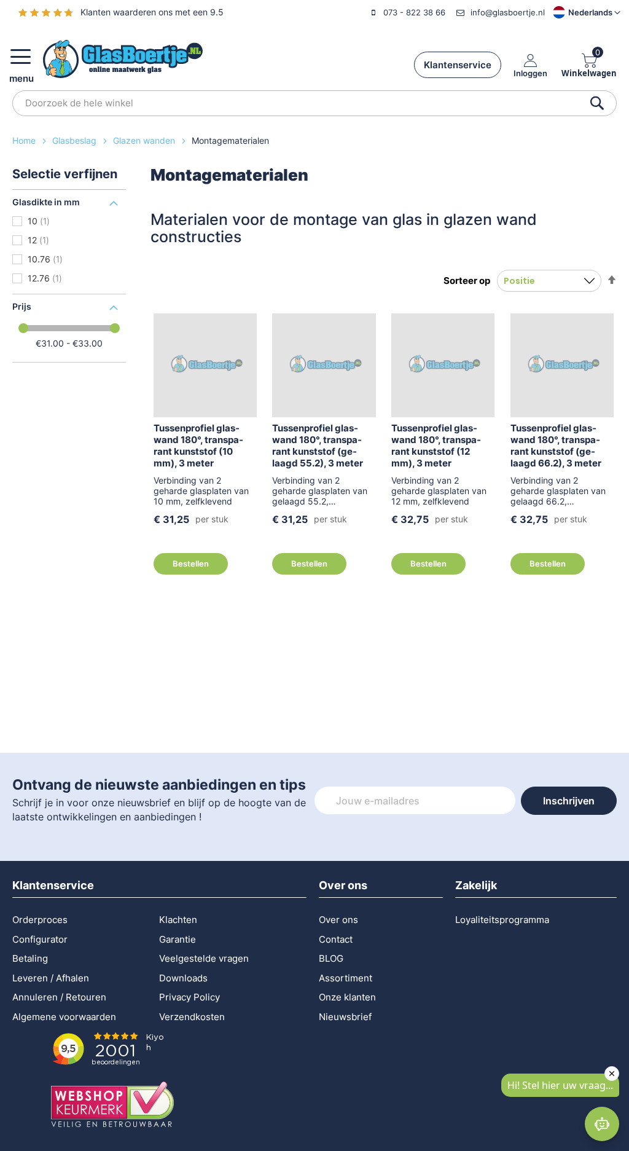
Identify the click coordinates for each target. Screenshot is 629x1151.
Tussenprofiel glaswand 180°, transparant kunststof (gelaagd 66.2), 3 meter (555, 445)
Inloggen (530, 72)
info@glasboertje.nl (508, 12)
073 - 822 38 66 (414, 12)
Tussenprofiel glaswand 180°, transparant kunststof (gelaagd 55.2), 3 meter (317, 445)
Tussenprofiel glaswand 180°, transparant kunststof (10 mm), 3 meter (198, 445)
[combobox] (314, 103)
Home (25, 140)
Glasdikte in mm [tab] (46, 202)
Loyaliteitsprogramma (502, 919)
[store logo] (123, 59)
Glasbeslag (75, 140)
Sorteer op (466, 280)
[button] (576, 12)
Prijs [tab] (21, 306)
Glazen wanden (145, 140)
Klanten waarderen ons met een (152, 12)
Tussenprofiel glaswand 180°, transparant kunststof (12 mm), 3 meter (436, 445)
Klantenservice (457, 65)
